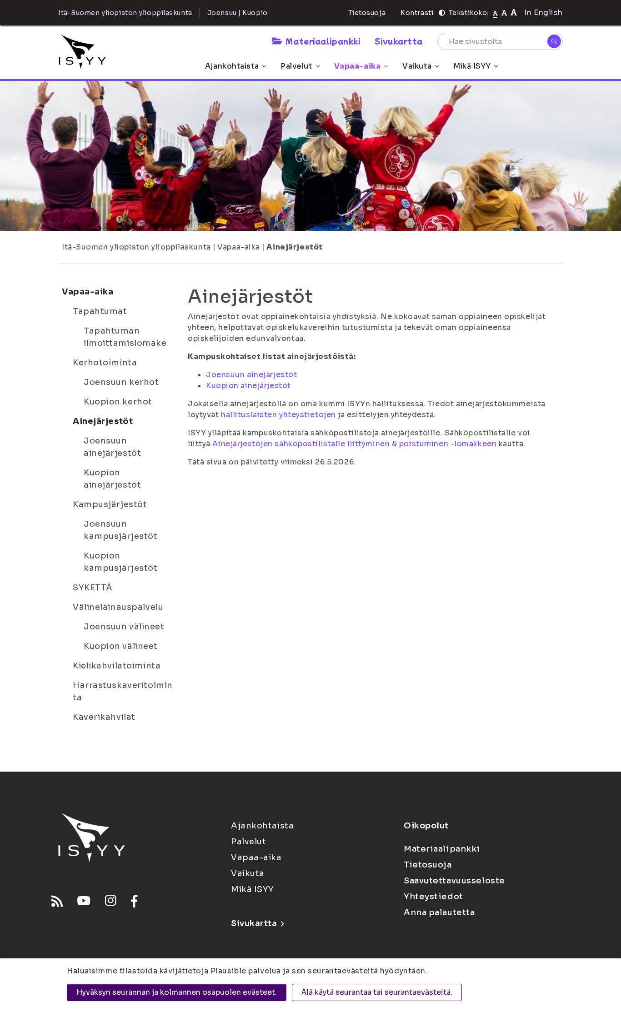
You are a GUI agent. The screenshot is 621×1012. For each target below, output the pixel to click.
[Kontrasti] (442, 13)
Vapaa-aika (357, 66)
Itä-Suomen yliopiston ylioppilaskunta (136, 247)
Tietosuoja (367, 13)
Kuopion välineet (121, 646)
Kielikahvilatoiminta (116, 666)
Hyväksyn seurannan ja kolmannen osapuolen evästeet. (176, 992)
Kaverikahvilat (104, 717)
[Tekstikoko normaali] (495, 13)
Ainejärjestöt (294, 247)
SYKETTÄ (93, 588)
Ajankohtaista (232, 66)
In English (543, 12)
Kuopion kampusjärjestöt (120, 562)
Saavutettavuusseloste (454, 881)
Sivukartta (399, 40)
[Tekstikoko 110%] (504, 12)
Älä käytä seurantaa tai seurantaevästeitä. (376, 992)
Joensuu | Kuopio (237, 13)
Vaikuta (416, 66)
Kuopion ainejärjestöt (112, 479)
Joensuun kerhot (121, 382)
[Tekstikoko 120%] (514, 12)
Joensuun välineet (124, 627)
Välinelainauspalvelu (118, 607)
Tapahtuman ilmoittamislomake (125, 337)
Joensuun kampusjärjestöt (120, 530)
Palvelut (296, 66)
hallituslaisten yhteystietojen (278, 414)
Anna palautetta (439, 912)
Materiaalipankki (322, 40)
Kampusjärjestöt (110, 504)
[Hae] (554, 41)
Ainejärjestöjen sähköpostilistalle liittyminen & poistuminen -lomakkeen (354, 444)
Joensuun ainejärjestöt (112, 447)
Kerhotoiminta (105, 363)
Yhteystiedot (433, 897)
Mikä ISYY (472, 66)
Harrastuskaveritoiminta (123, 691)
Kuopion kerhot (118, 402)
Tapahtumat (100, 311)
